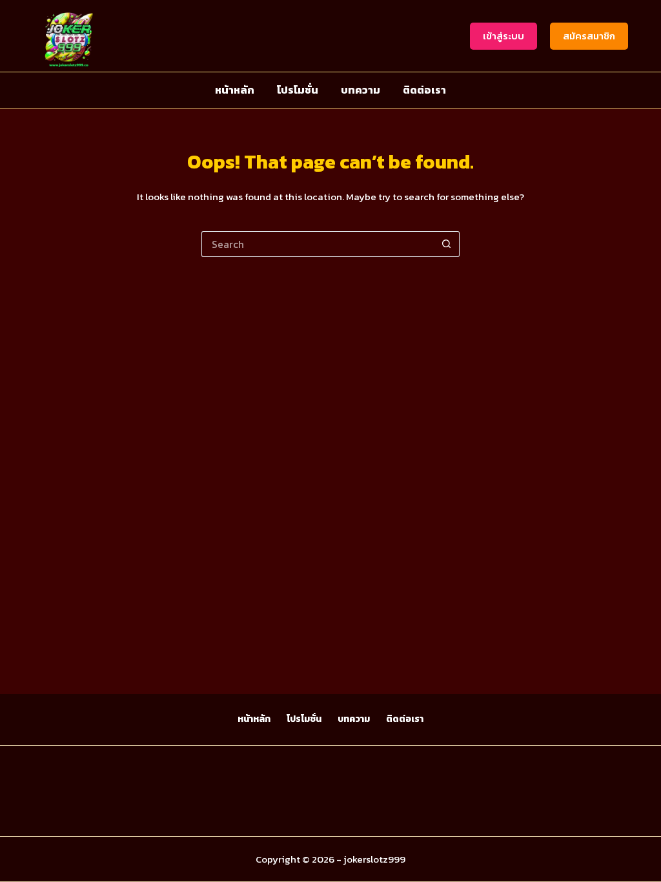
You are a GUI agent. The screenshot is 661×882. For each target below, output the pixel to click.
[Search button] (447, 244)
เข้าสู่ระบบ (503, 35)
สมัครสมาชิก (589, 35)
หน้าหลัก (234, 89)
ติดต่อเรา (424, 89)
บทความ (360, 89)
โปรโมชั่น (297, 89)
